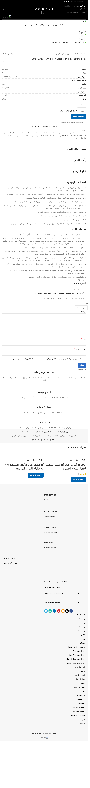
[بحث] (2, 8)
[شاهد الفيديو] (82, 32)
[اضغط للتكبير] (82, 39)
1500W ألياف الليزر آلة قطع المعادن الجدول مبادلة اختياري (66, 466)
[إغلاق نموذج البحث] (85, 3)
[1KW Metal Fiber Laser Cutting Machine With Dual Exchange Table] (29, 453)
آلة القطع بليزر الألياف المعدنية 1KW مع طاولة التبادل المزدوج (24, 466)
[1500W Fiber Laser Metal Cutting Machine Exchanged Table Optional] (69, 453)
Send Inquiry (78, 479)
